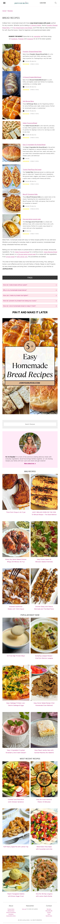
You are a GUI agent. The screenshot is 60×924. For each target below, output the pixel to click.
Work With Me (49, 910)
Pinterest (21, 39)
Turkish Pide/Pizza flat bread (32, 169)
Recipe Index (49, 915)
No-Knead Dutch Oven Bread (22, 27)
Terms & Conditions (11, 912)
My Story (49, 909)
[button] (23, 64)
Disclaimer (11, 914)
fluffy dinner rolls (22, 256)
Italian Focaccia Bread (30, 123)
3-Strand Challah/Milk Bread (32, 77)
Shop (49, 914)
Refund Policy (11, 910)
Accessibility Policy (11, 915)
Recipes (10, 11)
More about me (29, 463)
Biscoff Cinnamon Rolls (30, 194)
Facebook (14, 39)
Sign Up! (24, 909)
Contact (49, 912)
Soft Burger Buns (28, 101)
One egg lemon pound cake (32, 219)
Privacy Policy (11, 909)
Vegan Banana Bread (50, 252)
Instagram (30, 39)
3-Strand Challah (35, 25)
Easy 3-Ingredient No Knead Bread (34, 144)
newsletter (37, 36)
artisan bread (10, 256)
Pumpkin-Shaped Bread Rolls (32, 51)
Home (4, 11)
